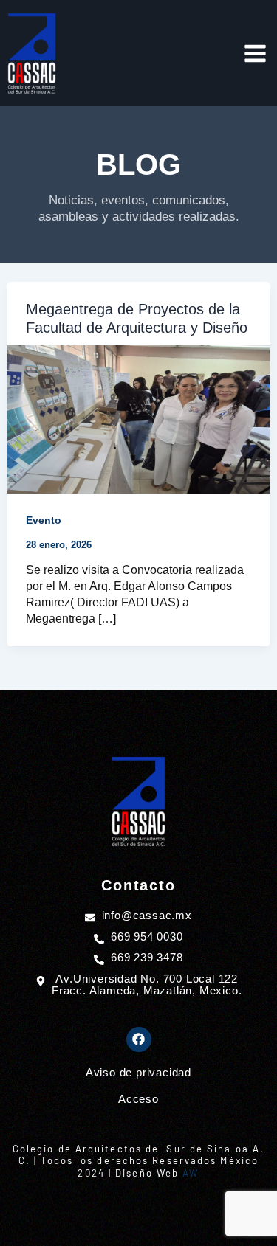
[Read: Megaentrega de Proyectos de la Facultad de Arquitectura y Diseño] (138, 419)
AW (190, 1173)
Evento (43, 520)
